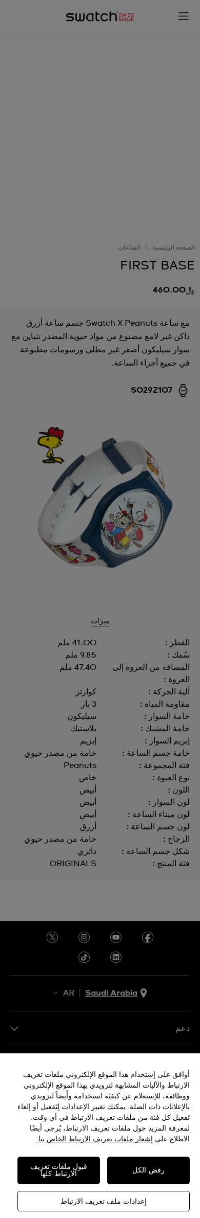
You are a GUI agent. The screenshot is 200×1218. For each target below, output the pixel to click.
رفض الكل (148, 1170)
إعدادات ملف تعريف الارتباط (104, 1201)
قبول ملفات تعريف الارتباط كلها (58, 1170)
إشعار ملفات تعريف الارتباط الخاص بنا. (94, 1139)
